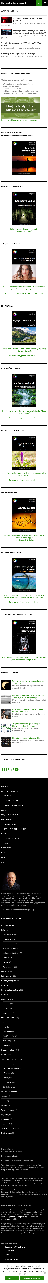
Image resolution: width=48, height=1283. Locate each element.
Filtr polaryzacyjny (11, 1068)
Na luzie (4, 834)
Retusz (5, 1045)
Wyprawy (5, 1114)
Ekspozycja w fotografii (14, 805)
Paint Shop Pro (8, 1036)
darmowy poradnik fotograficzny (14, 1217)
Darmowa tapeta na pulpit (15, 829)
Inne (4, 1027)
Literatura (5, 999)
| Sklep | (4, 862)
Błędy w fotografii (8, 925)
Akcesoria (6, 1064)
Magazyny (6, 1013)
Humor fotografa (11, 838)
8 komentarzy (5, 25)
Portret (5, 962)
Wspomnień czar (8, 1110)
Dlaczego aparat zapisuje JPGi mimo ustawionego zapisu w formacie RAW (29, 31)
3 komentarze (37, 48)
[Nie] (45, 1273)
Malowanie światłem (11, 953)
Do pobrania (6, 819)
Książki (5, 1008)
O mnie (4, 853)
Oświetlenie (7, 957)
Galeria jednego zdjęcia (10, 981)
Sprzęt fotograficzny (9, 1059)
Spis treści (8, 796)
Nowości (5, 786)
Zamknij (11, 1278)
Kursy (3, 994)
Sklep (8, 1255)
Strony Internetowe (9, 1091)
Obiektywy (7, 1082)
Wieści (4, 1105)
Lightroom (7, 1031)
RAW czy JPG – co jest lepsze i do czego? (18, 53)
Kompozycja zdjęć (11, 800)
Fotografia (5, 930)
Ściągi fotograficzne (10, 815)
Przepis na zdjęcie (8, 1050)
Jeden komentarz (8, 38)
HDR (5, 1022)
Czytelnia (6, 1004)
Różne (3, 1054)
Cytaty (6, 843)
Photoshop (7, 1041)
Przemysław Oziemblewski (36, 23)
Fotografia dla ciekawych (13, 3)
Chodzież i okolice (12, 1259)
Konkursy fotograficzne (10, 990)
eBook (4, 810)
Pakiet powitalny (11, 824)
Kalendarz (5, 985)
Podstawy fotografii (10, 791)
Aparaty (6, 1078)
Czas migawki (8, 934)
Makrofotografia (9, 948)
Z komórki (5, 1119)
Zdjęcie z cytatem (8, 1128)
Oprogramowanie (8, 1017)
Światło (4, 1096)
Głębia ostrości (9, 944)
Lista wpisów (6, 848)
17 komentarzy (39, 56)
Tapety (3, 1101)
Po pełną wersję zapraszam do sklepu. (24, 355)
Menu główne (45, 3)
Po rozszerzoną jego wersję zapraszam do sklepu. (24, 293)
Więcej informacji (32, 1278)
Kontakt (4, 857)
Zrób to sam (6, 1133)
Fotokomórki (6, 971)
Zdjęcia (4, 1124)
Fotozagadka (6, 976)
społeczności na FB (8, 1219)
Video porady (8, 967)
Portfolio (10, 1250)
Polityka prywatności (9, 1156)
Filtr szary (8, 1073)
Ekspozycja (7, 939)
